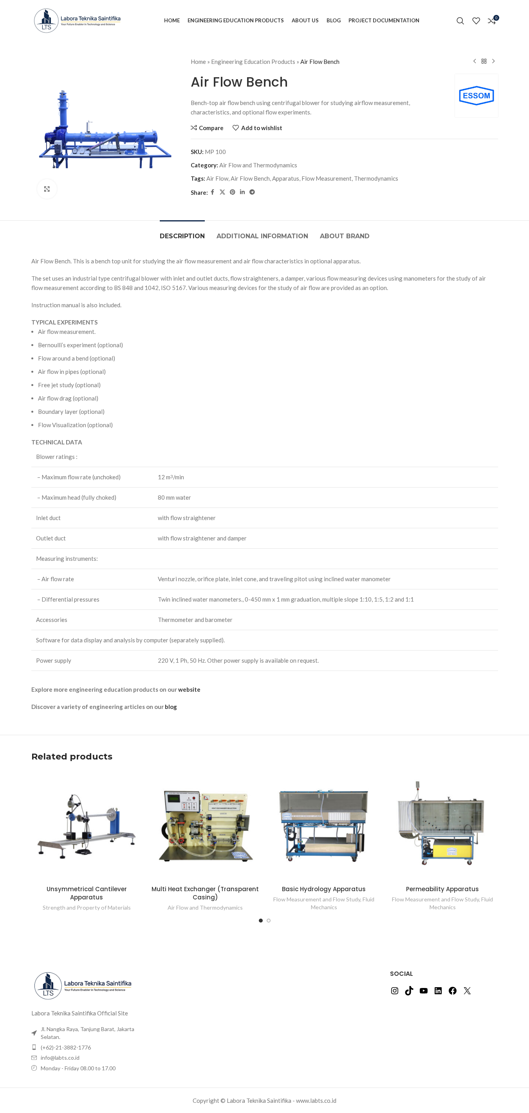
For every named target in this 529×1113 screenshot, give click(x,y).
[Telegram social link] (252, 192)
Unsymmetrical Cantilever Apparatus (87, 893)
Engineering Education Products (253, 61)
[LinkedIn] (438, 993)
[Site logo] (79, 19)
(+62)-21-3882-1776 (66, 1047)
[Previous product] (474, 61)
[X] (467, 993)
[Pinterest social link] (232, 192)
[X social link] (222, 192)
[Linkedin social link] (242, 192)
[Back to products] (484, 61)
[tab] (182, 232)
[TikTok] (409, 993)
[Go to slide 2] (269, 921)
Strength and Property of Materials (87, 907)
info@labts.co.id (60, 1057)
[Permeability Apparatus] (442, 825)
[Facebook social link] (212, 192)
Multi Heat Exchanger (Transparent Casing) (205, 893)
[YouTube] (423, 993)
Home (198, 61)
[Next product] (493, 61)
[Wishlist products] (476, 21)
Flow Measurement (327, 178)
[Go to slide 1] (261, 921)
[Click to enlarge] (47, 189)
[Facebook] (452, 993)
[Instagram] (394, 993)
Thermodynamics (376, 178)
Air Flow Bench (250, 178)
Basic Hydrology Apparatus (324, 889)
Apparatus (285, 178)
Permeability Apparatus (442, 889)
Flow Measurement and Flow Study (316, 899)
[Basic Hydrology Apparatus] (324, 825)
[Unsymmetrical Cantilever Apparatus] (86, 825)
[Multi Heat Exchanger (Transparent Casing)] (205, 825)
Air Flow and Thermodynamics (258, 165)
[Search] (460, 21)
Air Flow (217, 178)
